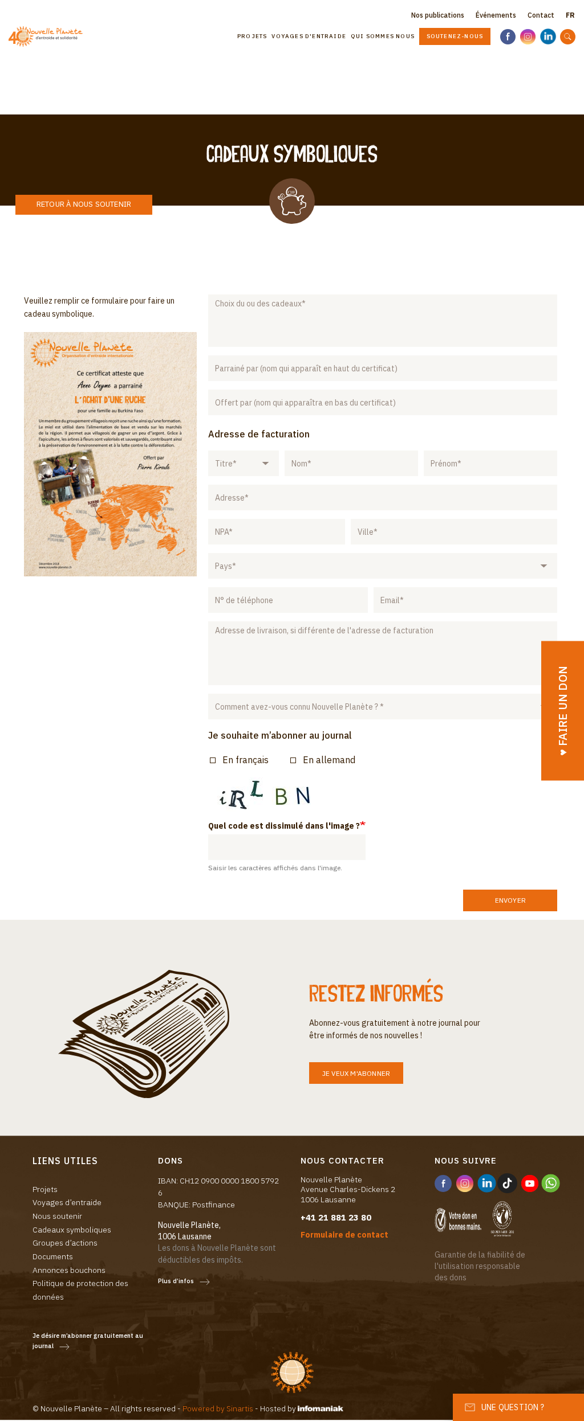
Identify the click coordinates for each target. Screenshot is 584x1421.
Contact (541, 15)
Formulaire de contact (344, 1235)
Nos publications (437, 15)
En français (245, 759)
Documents (53, 1256)
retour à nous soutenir (83, 204)
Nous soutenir (57, 1216)
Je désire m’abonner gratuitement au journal (88, 1341)
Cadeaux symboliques (72, 1230)
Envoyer (510, 900)
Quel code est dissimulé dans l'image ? (284, 826)
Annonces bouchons (69, 1270)
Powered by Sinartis (217, 1408)
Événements (496, 15)
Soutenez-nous (455, 36)
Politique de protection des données (80, 1290)
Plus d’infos (176, 1281)
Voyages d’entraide (67, 1202)
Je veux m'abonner (356, 1073)
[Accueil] (50, 36)
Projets (252, 36)
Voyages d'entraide (308, 36)
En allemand (329, 759)
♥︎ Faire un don (562, 710)
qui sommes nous (383, 36)
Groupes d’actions (65, 1243)
